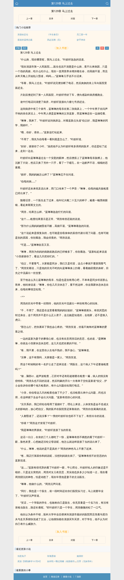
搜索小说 (67, 576)
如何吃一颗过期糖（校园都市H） (62, 561)
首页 (45, 576)
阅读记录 (55, 576)
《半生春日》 (53, 34)
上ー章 (29, 18)
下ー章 (94, 18)
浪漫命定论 (23, 34)
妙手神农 (81, 39)
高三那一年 (82, 34)
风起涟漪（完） (54, 39)
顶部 (79, 576)
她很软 (80, 556)
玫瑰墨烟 (51, 556)
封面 (73, 18)
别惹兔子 (22, 556)
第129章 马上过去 (62, 3)
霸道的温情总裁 (25, 39)
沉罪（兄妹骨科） (85, 561)
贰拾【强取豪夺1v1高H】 (30, 561)
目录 (51, 18)
